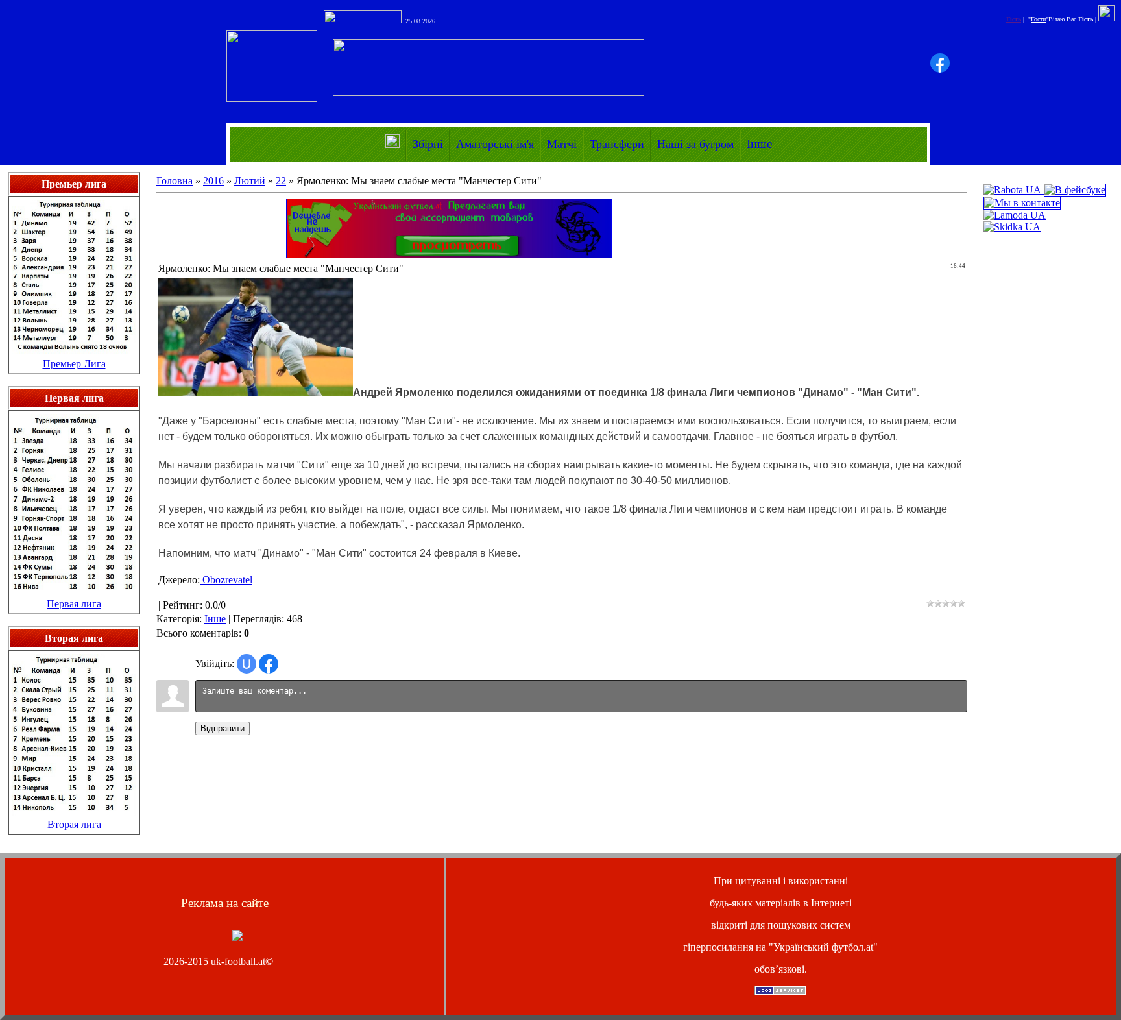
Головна (174, 180)
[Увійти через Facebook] (940, 63)
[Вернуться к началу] (237, 937)
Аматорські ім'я (495, 144)
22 (281, 180)
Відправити (222, 728)
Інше (759, 144)
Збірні (428, 144)
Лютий (249, 180)
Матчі (562, 144)
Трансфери (617, 144)
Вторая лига (74, 824)
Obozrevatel (226, 579)
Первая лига (74, 603)
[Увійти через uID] (246, 664)
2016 (213, 180)
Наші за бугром (695, 144)
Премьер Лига (74, 363)
